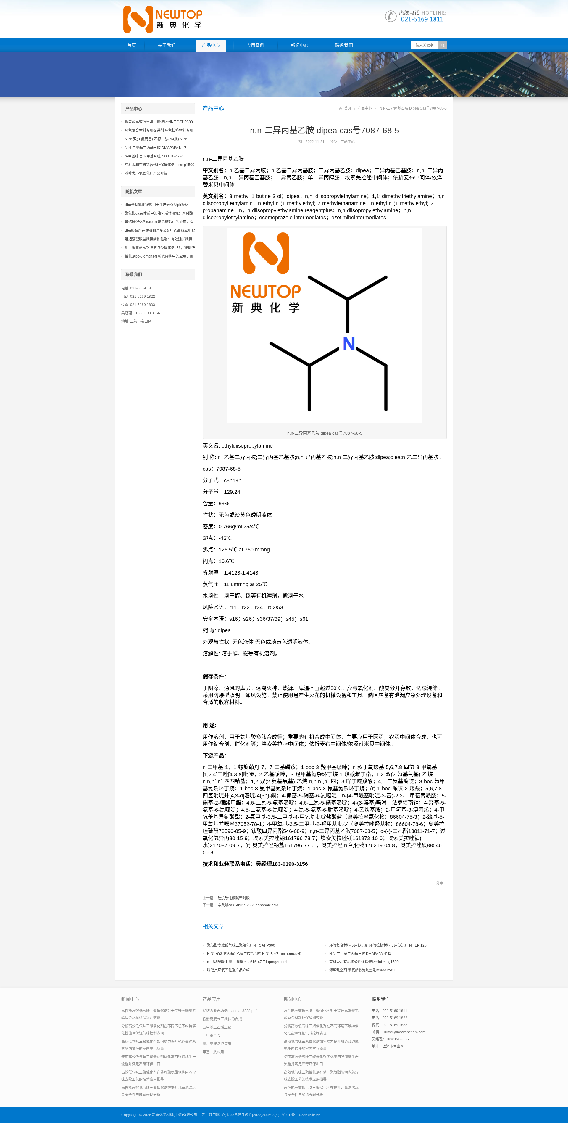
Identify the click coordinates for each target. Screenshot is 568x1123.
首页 (131, 45)
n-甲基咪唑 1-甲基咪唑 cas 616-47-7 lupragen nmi (247, 962)
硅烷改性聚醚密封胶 (234, 898)
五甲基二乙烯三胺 (217, 1027)
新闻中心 (300, 45)
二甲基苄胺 (211, 1036)
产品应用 (211, 999)
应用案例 (255, 45)
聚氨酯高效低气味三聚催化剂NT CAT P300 (241, 945)
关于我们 (166, 45)
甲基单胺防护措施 (217, 1044)
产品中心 (211, 45)
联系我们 (344, 45)
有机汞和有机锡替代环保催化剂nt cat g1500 (364, 962)
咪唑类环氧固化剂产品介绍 (228, 970)
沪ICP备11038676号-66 (301, 1115)
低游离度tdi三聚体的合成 (222, 1019)
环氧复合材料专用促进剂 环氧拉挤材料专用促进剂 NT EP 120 (378, 945)
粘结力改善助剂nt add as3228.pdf (229, 1011)
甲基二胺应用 (213, 1052)
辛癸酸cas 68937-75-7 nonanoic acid (248, 905)
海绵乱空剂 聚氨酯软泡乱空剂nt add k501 (362, 970)
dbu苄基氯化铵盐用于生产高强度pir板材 (156, 205)
